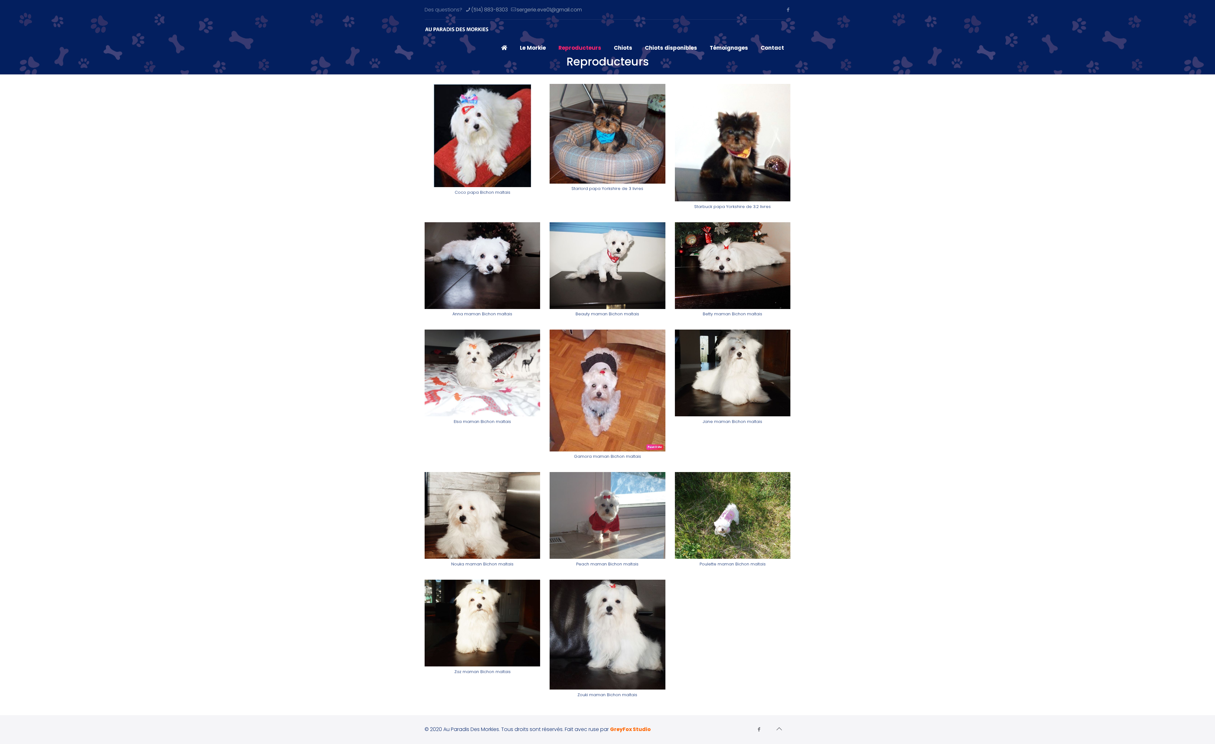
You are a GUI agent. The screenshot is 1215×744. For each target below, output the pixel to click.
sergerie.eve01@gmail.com (549, 9)
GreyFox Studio (630, 729)
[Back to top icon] (779, 728)
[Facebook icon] (788, 9)
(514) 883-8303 (489, 9)
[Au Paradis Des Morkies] (457, 28)
